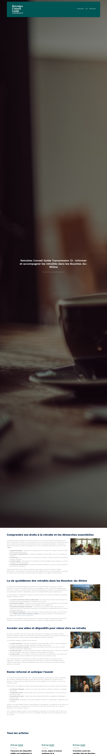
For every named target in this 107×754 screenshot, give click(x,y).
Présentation (80, 8)
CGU (86, 8)
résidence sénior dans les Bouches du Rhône (25, 613)
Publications (92, 8)
